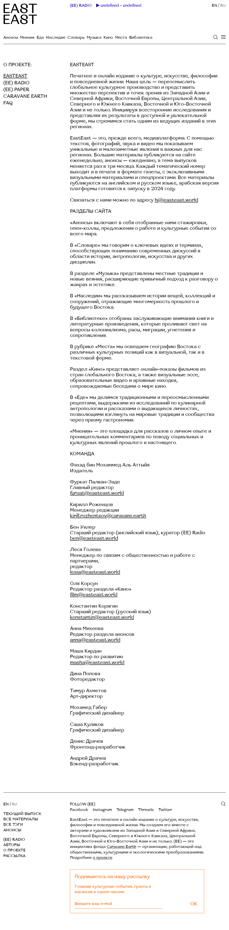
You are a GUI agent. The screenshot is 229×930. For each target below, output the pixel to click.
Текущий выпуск (22, 813)
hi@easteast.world (176, 200)
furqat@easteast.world (97, 493)
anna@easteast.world (95, 640)
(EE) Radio (16, 83)
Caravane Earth (25, 96)
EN (214, 5)
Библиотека (140, 37)
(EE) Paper (16, 89)
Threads (146, 809)
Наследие (55, 37)
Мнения (27, 37)
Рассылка (14, 855)
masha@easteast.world (97, 662)
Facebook (79, 809)
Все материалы (20, 819)
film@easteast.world (93, 595)
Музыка (94, 37)
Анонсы (10, 37)
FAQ (8, 103)
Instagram (102, 809)
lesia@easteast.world (95, 572)
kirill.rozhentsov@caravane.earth (108, 516)
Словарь (76, 37)
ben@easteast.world (94, 538)
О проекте (14, 850)
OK (193, 904)
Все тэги (13, 824)
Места (121, 37)
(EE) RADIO (81, 5)
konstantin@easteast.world (102, 617)
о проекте (102, 857)
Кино (108, 37)
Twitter (165, 809)
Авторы (11, 845)
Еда (40, 37)
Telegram (125, 809)
